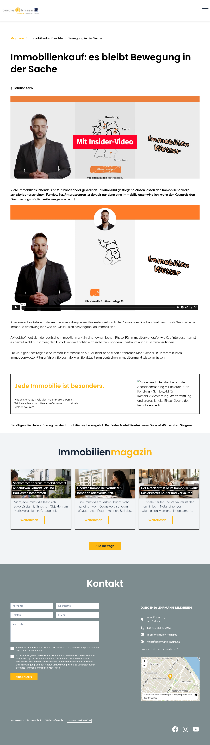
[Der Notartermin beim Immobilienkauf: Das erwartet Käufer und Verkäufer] (169, 471)
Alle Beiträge (105, 546)
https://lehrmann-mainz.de (163, 642)
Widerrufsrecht (55, 720)
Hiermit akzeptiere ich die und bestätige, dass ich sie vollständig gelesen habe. (57, 649)
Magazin (17, 38)
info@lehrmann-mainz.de (162, 634)
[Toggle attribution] (196, 694)
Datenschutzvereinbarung (57, 647)
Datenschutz (34, 720)
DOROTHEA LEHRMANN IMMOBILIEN (166, 607)
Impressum (17, 720)
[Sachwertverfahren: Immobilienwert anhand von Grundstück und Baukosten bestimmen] (41, 471)
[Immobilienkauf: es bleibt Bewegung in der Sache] (105, 98)
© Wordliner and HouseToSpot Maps (160, 694)
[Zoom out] (144, 665)
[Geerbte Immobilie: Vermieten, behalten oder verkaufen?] (105, 471)
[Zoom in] (144, 661)
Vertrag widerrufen (79, 720)
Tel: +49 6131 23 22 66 (159, 628)
